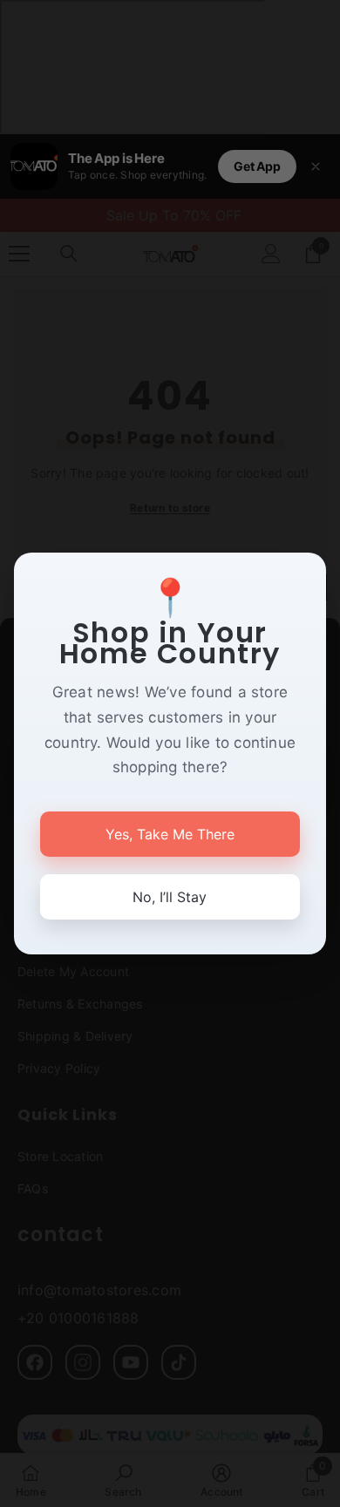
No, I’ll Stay (170, 897)
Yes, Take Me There (170, 834)
